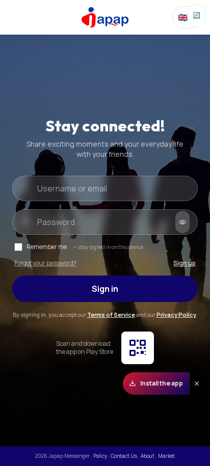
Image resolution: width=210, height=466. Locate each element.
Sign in (105, 288)
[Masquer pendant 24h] (196, 383)
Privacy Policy (176, 314)
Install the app (161, 383)
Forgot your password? (45, 263)
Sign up (184, 263)
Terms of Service (111, 314)
